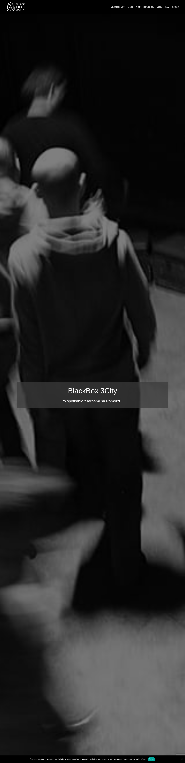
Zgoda (151, 759)
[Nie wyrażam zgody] (182, 759)
